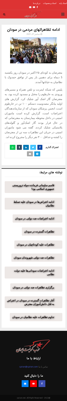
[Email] (25, 383)
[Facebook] (41, 383)
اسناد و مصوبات (49, 3)
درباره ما (36, 3)
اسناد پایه (63, 3)
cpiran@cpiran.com (28, 366)
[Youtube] (33, 383)
